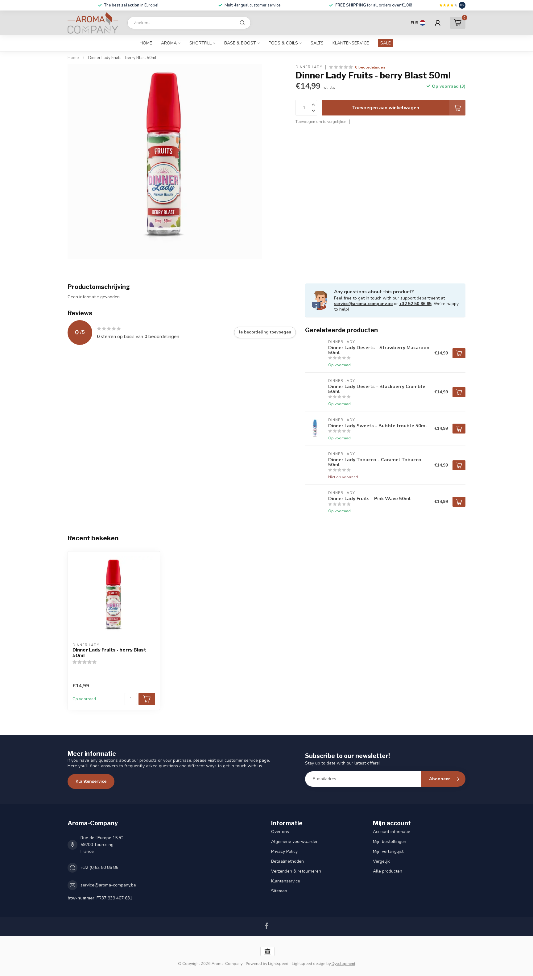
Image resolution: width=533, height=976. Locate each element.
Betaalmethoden (287, 861)
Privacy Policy (284, 851)
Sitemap (279, 891)
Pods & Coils (283, 43)
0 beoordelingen (370, 67)
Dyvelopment (343, 963)
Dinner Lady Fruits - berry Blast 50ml (122, 58)
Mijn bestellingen (389, 841)
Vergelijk (381, 861)
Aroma (169, 43)
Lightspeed (278, 963)
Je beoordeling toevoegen (265, 332)
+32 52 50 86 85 (415, 304)
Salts (317, 43)
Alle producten (387, 871)
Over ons (280, 832)
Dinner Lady (308, 67)
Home (146, 43)
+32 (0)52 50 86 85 (99, 867)
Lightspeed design (308, 963)
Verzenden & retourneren (296, 871)
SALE (385, 43)
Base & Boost (240, 43)
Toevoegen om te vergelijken (320, 121)
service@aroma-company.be (363, 304)
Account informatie (391, 832)
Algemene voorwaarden (295, 841)
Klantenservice (351, 43)
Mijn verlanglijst (388, 851)
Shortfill (200, 43)
